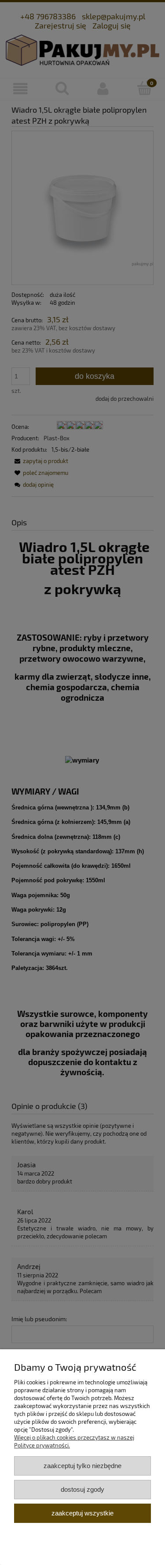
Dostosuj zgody (82, 1489)
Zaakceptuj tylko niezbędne (82, 1465)
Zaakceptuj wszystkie (82, 1513)
